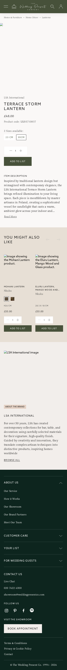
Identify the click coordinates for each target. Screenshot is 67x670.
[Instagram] (6, 610)
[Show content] (60, 536)
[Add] (20, 150)
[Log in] (60, 6)
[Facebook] (23, 610)
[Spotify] (32, 610)
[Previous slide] (6, 58)
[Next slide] (60, 58)
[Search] (52, 6)
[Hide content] (60, 483)
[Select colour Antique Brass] (6, 298)
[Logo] (33, 6)
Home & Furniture (13, 17)
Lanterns (46, 17)
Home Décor (32, 17)
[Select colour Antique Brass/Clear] (12, 298)
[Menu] (6, 6)
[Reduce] (11, 150)
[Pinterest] (15, 610)
